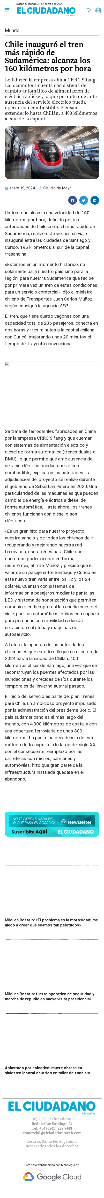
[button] (7, 10)
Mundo (12, 30)
